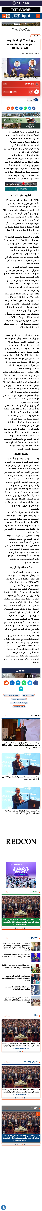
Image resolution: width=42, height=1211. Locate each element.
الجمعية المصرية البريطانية (11, 695)
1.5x (8, 92)
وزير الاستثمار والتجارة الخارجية (19, 703)
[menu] (38, 16)
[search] (4, 16)
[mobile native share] (21, 688)
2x (4, 92)
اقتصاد (35, 35)
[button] (24, 928)
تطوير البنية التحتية (28, 695)
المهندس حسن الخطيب (19, 699)
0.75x (14, 92)
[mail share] (12, 108)
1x (11, 92)
